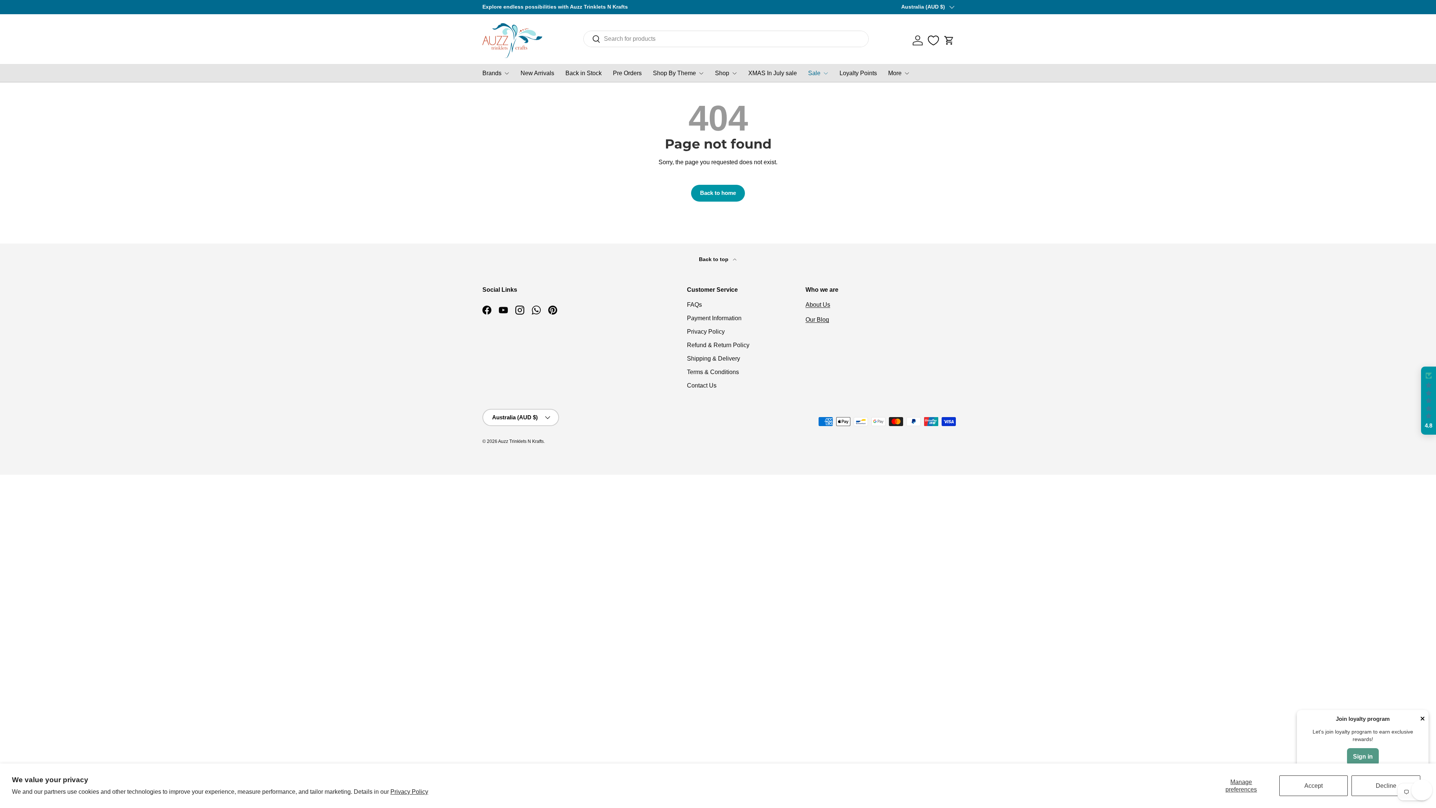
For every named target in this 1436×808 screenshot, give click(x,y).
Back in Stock (583, 73)
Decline (1386, 786)
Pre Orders (627, 73)
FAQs (694, 305)
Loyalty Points (858, 73)
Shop (722, 73)
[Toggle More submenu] (906, 73)
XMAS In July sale (772, 73)
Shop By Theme (674, 73)
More (895, 73)
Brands (491, 73)
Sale (814, 73)
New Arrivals (537, 73)
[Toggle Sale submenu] (825, 73)
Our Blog (817, 319)
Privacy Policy (409, 792)
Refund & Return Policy (718, 345)
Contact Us (702, 385)
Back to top (714, 259)
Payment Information (714, 318)
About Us (818, 305)
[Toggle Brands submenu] (506, 73)
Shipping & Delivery (713, 358)
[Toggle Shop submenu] (734, 73)
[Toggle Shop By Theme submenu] (701, 73)
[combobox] (726, 39)
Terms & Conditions (713, 372)
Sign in (1363, 756)
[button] (949, 40)
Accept (1313, 786)
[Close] (1423, 719)
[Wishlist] (933, 40)
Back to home (718, 193)
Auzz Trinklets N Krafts (521, 441)
